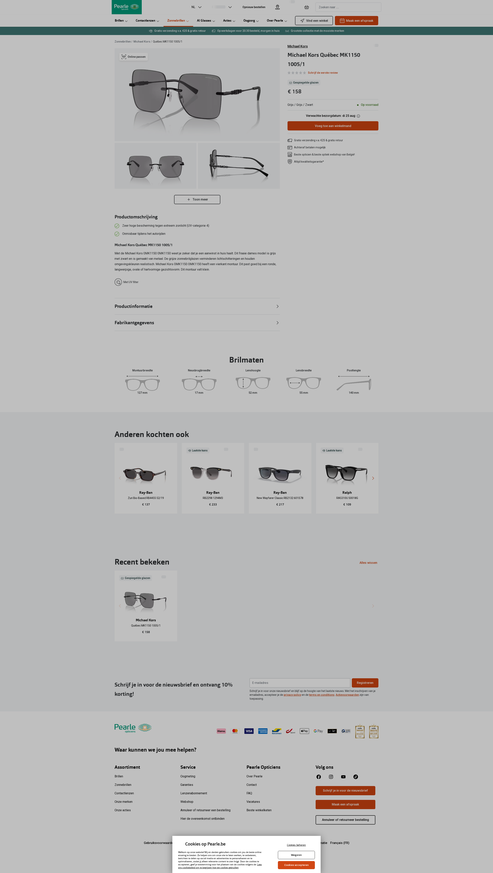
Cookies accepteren (296, 865)
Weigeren (296, 855)
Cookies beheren (296, 845)
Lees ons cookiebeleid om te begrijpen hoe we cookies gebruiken (220, 866)
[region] (246, 854)
